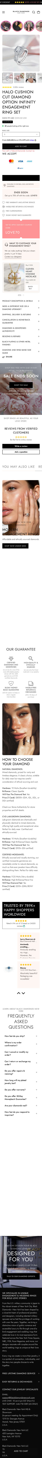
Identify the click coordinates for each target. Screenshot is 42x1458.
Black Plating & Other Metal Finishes (16, 343)
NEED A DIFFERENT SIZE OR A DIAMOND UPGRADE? (15, 308)
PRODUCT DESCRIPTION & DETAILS (17, 301)
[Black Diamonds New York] (21, 12)
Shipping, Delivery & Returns (16, 314)
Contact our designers (13, 256)
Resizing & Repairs (11, 336)
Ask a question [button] (21, 452)
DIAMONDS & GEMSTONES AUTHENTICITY (14, 329)
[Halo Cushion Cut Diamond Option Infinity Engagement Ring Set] (7, 78)
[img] (21, 921)
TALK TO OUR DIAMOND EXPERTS (21, 1276)
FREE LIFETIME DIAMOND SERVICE (18, 1373)
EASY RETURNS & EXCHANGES (17, 1381)
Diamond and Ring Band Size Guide (16, 351)
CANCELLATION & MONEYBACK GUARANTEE (16, 321)
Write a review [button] (21, 446)
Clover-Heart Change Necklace (31, 272)
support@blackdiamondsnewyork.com (18, 1397)
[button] (33, 12)
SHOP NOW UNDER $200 (15, 546)
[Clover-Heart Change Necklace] (14, 277)
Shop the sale (21, 385)
